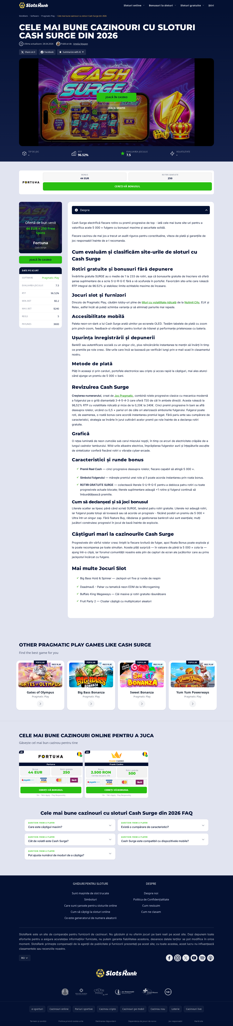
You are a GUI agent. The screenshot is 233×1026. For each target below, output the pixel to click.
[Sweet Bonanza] (142, 685)
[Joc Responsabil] (125, 991)
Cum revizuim (151, 906)
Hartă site (198, 1021)
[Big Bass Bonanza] (91, 685)
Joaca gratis (116, 108)
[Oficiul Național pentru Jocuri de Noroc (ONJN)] (65, 991)
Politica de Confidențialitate (151, 899)
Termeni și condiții (38, 1021)
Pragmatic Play (50, 277)
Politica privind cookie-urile (71, 1021)
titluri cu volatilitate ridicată (159, 302)
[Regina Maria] (81, 991)
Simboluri (90, 899)
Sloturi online (132, 5)
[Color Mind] (101, 991)
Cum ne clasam (151, 912)
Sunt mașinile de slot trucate (90, 893)
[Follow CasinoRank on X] (185, 957)
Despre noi (151, 893)
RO (23, 957)
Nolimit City (191, 302)
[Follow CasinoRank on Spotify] (202, 957)
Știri (211, 5)
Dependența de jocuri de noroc (142, 1021)
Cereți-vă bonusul (127, 186)
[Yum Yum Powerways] (193, 685)
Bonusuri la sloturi (161, 5)
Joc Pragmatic (123, 395)
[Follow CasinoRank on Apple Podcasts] (210, 957)
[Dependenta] (150, 991)
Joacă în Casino (116, 97)
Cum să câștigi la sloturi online (90, 912)
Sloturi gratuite (190, 5)
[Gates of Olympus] (40, 685)
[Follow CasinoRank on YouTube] (194, 957)
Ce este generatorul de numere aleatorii (90, 918)
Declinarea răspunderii (106, 1021)
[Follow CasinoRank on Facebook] (169, 957)
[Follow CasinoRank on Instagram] (177, 957)
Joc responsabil (175, 1021)
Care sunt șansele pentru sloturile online (90, 906)
